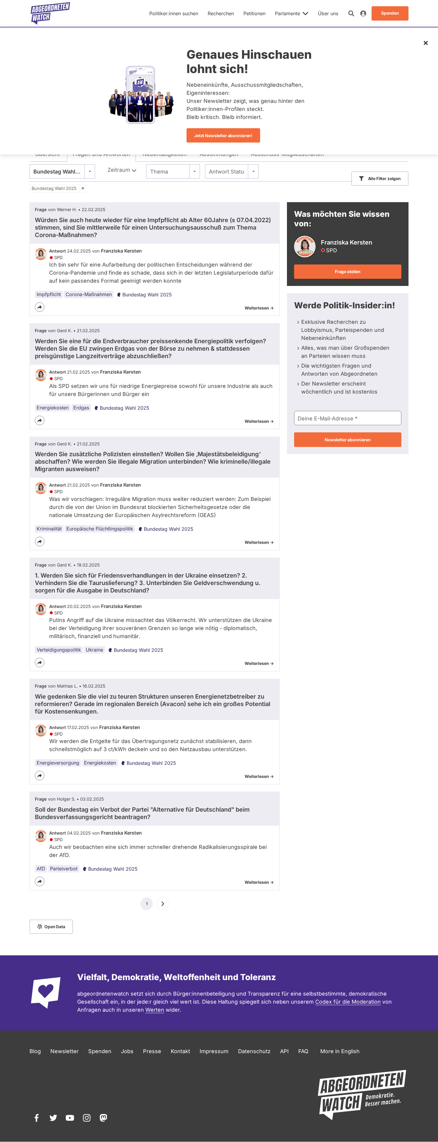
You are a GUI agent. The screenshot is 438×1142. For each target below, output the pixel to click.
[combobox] (62, 171)
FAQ (303, 1051)
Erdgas (81, 408)
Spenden (99, 1051)
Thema (159, 171)
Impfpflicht (49, 294)
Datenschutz (254, 1051)
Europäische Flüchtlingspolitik (99, 529)
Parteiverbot (63, 869)
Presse (152, 1051)
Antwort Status (227, 171)
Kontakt (180, 1051)
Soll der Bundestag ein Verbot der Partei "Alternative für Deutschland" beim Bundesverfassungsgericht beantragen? (142, 813)
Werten (154, 1010)
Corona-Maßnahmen (89, 294)
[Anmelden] (363, 13)
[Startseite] (50, 13)
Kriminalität (49, 529)
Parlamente (287, 13)
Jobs (127, 1051)
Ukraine (94, 650)
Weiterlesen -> (259, 307)
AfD (41, 869)
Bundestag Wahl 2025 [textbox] (61, 171)
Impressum (214, 1051)
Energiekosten (53, 408)
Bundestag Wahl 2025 (54, 188)
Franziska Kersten (121, 251)
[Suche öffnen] (351, 13)
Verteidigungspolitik (59, 650)
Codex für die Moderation (348, 1002)
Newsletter (64, 1051)
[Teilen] (39, 307)
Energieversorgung (58, 763)
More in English (340, 1051)
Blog (35, 1051)
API (284, 1051)
